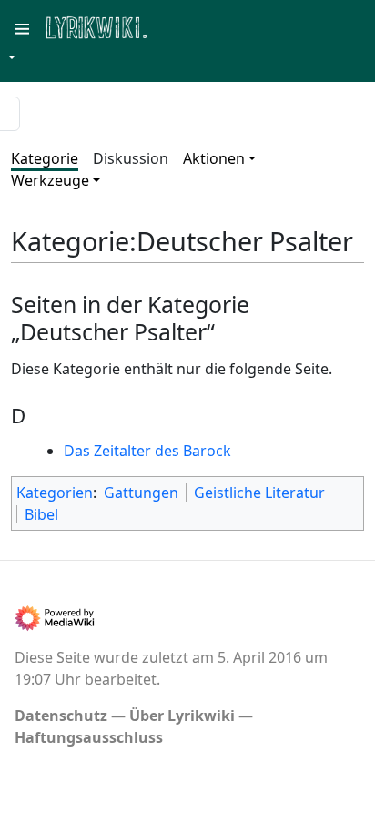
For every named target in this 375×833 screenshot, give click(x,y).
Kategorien (54, 493)
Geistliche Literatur (259, 493)
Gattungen (141, 493)
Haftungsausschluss (89, 737)
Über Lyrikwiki (182, 716)
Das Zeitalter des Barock (147, 451)
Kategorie (44, 158)
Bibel (41, 514)
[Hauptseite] (185, 26)
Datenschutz (61, 716)
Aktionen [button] (214, 158)
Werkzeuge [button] (50, 180)
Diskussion (130, 158)
